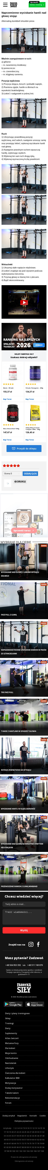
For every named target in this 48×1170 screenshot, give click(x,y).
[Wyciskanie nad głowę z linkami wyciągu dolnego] (24, 561)
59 (30, 1139)
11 (31, 1128)
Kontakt (33, 1115)
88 (23, 1147)
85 (15, 1147)
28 (33, 1132)
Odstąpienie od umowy (24, 1161)
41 (25, 1136)
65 (5, 1143)
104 (27, 1151)
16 (44, 1128)
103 (24, 1151)
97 (5, 1151)
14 (39, 1128)
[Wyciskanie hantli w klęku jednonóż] (24, 794)
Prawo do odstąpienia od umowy (24, 1157)
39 (20, 1136)
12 (33, 1128)
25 (25, 1132)
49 (5, 1139)
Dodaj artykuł (9, 1115)
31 (41, 1132)
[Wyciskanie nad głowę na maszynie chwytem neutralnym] (24, 833)
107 (38, 1151)
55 (20, 1139)
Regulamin (22, 1115)
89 (25, 1147)
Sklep (7, 1018)
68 (13, 1143)
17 (5, 1132)
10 (28, 1128)
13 (36, 1128)
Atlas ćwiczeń (12, 1038)
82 (7, 1147)
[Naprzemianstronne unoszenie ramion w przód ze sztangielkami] (24, 639)
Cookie (43, 1115)
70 (18, 1143)
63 (41, 1139)
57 (25, 1139)
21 (15, 1132)
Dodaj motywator (14, 1088)
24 (23, 1132)
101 (17, 1151)
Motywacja (10, 1083)
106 (35, 1151)
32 (43, 1132)
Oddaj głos (30, 473)
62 (38, 1139)
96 (43, 1147)
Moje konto (11, 1053)
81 (5, 1147)
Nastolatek (10, 1063)
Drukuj (21, 481)
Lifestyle (9, 1068)
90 (28, 1147)
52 (13, 1139)
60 (33, 1139)
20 (13, 1132)
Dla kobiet (10, 1048)
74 (28, 1143)
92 (33, 1147)
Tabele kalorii (12, 1093)
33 (5, 1136)
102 (20, 1151)
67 (10, 1143)
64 (43, 1139)
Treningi (9, 1023)
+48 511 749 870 (35, 965)
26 (28, 1132)
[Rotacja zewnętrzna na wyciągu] (24, 756)
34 (7, 1136)
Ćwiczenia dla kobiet (15, 1073)
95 (41, 1147)
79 (41, 1143)
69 (15, 1143)
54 (18, 1139)
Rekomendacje (12, 1097)
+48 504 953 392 (13, 965)
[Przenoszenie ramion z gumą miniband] (24, 872)
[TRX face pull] (24, 678)
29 (36, 1132)
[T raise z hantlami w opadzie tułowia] (24, 717)
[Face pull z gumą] (24, 600)
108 (42, 1151)
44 (33, 1136)
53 (15, 1139)
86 (18, 1147)
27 (30, 1132)
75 (30, 1143)
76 (33, 1143)
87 (20, 1147)
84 (13, 1147)
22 (18, 1132)
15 (41, 1128)
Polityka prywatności (24, 1121)
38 (18, 1136)
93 (36, 1147)
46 (38, 1136)
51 (10, 1139)
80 (43, 1143)
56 (23, 1139)
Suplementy (11, 1033)
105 (31, 1151)
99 (10, 1151)
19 (10, 1132)
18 (7, 1132)
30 (38, 1132)
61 (36, 1139)
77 (36, 1143)
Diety (7, 1028)
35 (10, 1136)
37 (15, 1136)
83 (10, 1147)
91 (30, 1147)
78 (38, 1143)
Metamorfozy (12, 1043)
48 (43, 1136)
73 (25, 1143)
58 (28, 1139)
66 (7, 1143)
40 (23, 1136)
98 (8, 1151)
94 (38, 1147)
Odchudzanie (11, 1058)
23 (20, 1132)
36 (13, 1136)
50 (7, 1139)
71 (20, 1143)
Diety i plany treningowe (17, 1013)
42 (28, 1136)
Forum (8, 1102)
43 (30, 1136)
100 (13, 1151)
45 (36, 1136)
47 (41, 1136)
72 (23, 1143)
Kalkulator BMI (12, 1078)
